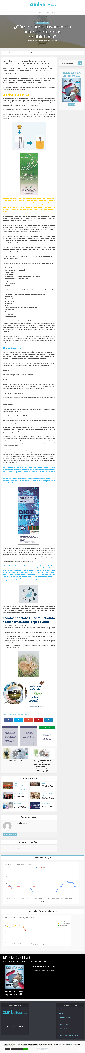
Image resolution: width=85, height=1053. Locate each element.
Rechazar (7, 1049)
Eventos (22, 783)
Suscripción (72, 104)
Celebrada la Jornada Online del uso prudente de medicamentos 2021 (47, 806)
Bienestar (16, 783)
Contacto (61, 1010)
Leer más (7, 1047)
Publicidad (61, 1014)
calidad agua (13, 715)
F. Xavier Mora (54, 40)
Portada (5, 53)
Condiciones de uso (64, 1017)
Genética (16, 785)
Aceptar (25, 1049)
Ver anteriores (73, 107)
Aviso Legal (61, 1021)
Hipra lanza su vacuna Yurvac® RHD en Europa (20, 795)
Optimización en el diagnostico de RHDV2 (20, 807)
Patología (45, 23)
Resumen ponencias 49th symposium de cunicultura (14, 791)
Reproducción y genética (20, 789)
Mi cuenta (50, 13)
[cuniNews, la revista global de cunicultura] (42, 4)
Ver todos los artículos (9, 835)
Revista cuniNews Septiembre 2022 (71, 74)
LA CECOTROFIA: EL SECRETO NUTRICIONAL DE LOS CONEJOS (47, 786)
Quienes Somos (62, 1028)
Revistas (35, 13)
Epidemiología (17, 803)
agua (5, 715)
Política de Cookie (63, 1025)
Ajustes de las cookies (17, 1049)
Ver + (66, 107)
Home (29, 13)
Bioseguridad (44, 793)
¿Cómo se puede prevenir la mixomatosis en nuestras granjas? (47, 798)
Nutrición (16, 787)
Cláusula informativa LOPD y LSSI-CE (68, 1032)
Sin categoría (45, 795)
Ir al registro (33, 848)
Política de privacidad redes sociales (68, 1036)
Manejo (39, 23)
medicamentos (24, 715)
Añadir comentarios (41, 40)
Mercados (42, 13)
